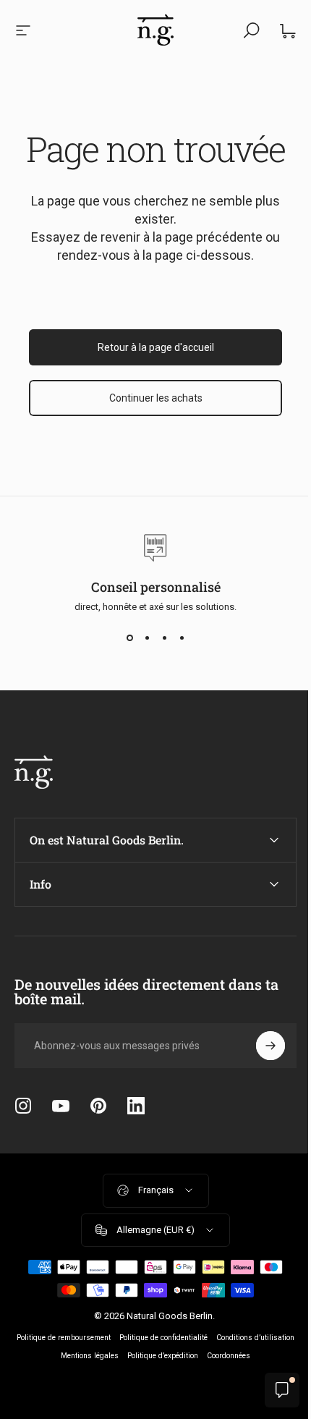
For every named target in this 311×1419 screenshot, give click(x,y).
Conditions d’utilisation (77, 1355)
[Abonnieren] (259, 1045)
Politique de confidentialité (202, 1337)
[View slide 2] (147, 638)
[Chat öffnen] (271, 1390)
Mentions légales (154, 1355)
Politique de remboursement (102, 1337)
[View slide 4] (181, 638)
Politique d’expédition (227, 1355)
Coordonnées (150, 1373)
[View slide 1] (129, 638)
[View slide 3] (164, 638)
